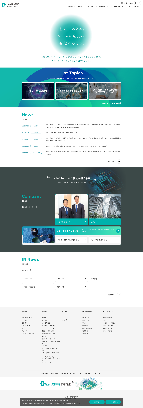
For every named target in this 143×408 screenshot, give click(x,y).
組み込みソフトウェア (48, 326)
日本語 (125, 3)
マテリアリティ (107, 320)
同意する (96, 402)
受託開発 (44, 346)
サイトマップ (98, 373)
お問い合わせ (54, 373)
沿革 (23, 328)
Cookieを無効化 (113, 402)
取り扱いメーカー (47, 363)
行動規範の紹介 (107, 318)
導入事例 (65, 312)
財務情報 (85, 326)
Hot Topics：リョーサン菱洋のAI (51, 349)
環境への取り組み (108, 326)
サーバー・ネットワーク (49, 328)
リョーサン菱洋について (29, 334)
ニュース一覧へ (111, 162)
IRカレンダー (86, 323)
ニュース (64, 320)
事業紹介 (44, 312)
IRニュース (85, 318)
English (131, 3)
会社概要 (24, 323)
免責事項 (85, 334)
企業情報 (24, 312)
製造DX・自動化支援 (48, 331)
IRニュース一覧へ (27, 270)
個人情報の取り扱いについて (69, 373)
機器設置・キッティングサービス (51, 342)
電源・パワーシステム (48, 334)
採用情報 (43, 373)
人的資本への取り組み (109, 323)
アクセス (24, 331)
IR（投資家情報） (87, 312)
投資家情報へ (112, 295)
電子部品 (44, 320)
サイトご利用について (86, 373)
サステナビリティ (108, 312)
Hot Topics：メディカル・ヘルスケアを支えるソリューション (51, 358)
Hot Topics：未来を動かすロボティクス (51, 353)
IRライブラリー (87, 320)
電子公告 (85, 331)
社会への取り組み (108, 328)
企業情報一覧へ (26, 207)
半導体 (44, 318)
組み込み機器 (46, 323)
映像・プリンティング (48, 339)
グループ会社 (26, 326)
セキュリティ (46, 336)
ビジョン (24, 320)
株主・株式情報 (87, 328)
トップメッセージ (27, 318)
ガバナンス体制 (107, 331)
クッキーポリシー (59, 403)
